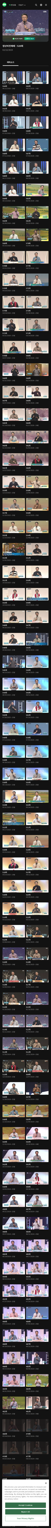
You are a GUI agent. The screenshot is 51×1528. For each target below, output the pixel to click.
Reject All (25, 1512)
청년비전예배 (8, 45)
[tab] (10, 62)
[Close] (46, 1483)
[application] (25, 22)
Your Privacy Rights (25, 1518)
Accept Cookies (26, 1505)
